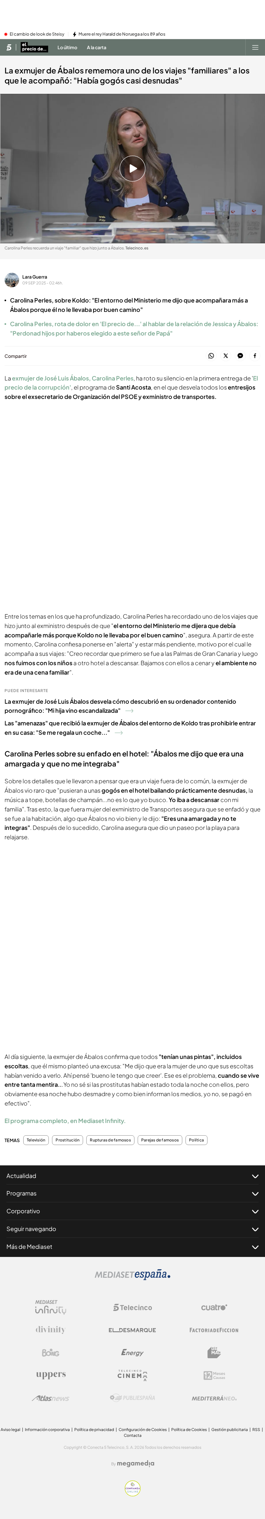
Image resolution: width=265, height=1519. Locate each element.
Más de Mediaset (29, 1246)
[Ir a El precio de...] (34, 47)
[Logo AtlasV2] (50, 1398)
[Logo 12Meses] (214, 1375)
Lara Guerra (34, 276)
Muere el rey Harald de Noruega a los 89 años (122, 34)
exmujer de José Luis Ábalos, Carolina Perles (72, 378)
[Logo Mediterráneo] (214, 1398)
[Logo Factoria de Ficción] (214, 1330)
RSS (256, 1429)
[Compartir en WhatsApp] (211, 356)
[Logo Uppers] (50, 1375)
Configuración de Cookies (143, 1429)
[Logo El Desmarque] (132, 1330)
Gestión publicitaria (229, 1429)
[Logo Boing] (50, 1353)
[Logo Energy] (132, 1353)
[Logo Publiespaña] (132, 1398)
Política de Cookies (189, 1429)
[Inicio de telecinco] (8, 47)
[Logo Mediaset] (132, 1278)
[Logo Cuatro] (214, 1307)
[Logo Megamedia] (135, 1464)
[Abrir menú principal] (255, 47)
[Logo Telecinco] (132, 1307)
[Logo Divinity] (51, 1330)
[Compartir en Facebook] (254, 356)
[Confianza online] (133, 1494)
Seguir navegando (31, 1228)
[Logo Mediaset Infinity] (50, 1307)
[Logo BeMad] (214, 1353)
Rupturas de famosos (110, 1140)
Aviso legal (10, 1429)
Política (196, 1140)
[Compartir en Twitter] (225, 356)
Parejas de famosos (160, 1140)
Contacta (133, 1435)
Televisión (36, 1140)
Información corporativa (47, 1429)
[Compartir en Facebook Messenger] (240, 356)
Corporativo (23, 1211)
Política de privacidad (94, 1429)
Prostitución (68, 1140)
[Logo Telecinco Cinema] (132, 1375)
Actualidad (21, 1175)
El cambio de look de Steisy (37, 34)
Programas (21, 1193)
